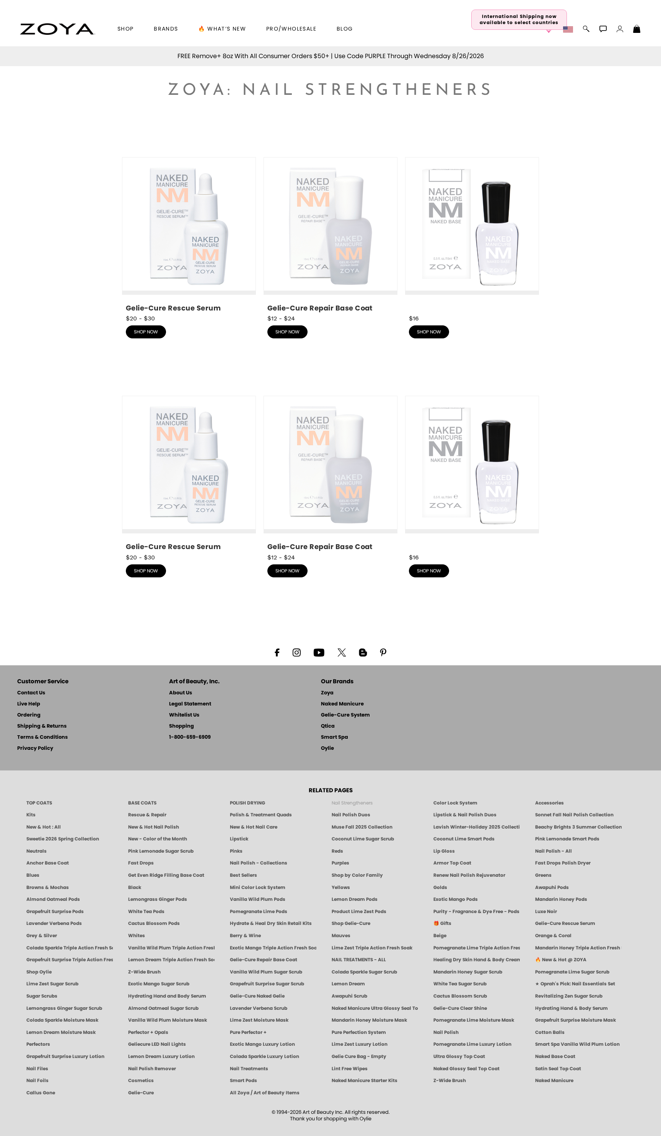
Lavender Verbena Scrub (258, 1008)
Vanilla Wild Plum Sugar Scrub (266, 972)
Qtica (328, 726)
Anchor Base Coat (47, 863)
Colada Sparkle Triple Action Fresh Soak (69, 948)
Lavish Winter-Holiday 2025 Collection (476, 827)
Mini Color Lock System (257, 887)
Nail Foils (37, 1080)
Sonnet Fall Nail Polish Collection (574, 815)
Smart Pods (243, 1080)
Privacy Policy (35, 748)
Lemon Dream (348, 984)
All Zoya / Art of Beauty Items (265, 1092)
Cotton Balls (550, 1032)
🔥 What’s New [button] (222, 29)
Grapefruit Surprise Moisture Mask (575, 1020)
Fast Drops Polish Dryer (563, 863)
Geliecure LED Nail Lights (157, 1044)
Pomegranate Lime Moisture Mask (473, 1020)
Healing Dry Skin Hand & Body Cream (476, 959)
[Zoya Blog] (363, 652)
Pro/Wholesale (291, 29)
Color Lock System (455, 803)
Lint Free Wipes (350, 1068)
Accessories (549, 803)
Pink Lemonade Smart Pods (567, 839)
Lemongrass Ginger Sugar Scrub (64, 1008)
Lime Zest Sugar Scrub (52, 984)
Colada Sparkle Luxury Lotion (264, 1056)
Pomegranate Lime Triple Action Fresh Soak (476, 948)
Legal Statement (190, 704)
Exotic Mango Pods (455, 899)
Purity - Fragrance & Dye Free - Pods (476, 911)
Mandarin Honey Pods (561, 899)
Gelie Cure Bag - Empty (359, 1056)
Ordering (29, 715)
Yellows (341, 887)
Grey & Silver (41, 935)
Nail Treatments (249, 1068)
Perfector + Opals (148, 1032)
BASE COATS (142, 803)
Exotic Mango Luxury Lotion (262, 1044)
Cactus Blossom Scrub (460, 996)
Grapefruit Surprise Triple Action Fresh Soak (69, 959)
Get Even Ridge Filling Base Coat (166, 875)
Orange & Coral (553, 935)
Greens (543, 875)
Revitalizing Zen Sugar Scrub (568, 996)
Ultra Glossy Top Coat (459, 1056)
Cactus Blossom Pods (154, 923)
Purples (340, 863)
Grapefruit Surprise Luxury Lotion (65, 1056)
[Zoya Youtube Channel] (319, 652)
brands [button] (166, 29)
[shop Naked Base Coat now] (472, 233)
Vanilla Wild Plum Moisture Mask (167, 1020)
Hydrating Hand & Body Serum (571, 1008)
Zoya (327, 693)
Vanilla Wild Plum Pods (257, 899)
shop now (146, 332)
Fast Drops (141, 863)
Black (134, 887)
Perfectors (38, 1044)
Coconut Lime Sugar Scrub (363, 839)
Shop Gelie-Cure (351, 923)
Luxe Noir (546, 911)
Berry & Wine (245, 935)
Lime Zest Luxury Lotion (359, 1044)
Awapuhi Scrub (349, 996)
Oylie (327, 748)
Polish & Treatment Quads (261, 815)
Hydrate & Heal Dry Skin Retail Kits (271, 923)
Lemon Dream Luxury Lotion (161, 1056)
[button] (57, 29)
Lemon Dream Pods (355, 899)
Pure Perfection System (359, 1032)
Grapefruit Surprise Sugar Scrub (267, 984)
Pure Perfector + (248, 1032)
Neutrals (36, 851)
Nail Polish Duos (351, 815)
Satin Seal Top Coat (558, 1068)
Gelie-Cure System (345, 715)
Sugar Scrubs (41, 996)
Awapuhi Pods (552, 887)
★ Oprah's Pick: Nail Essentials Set (575, 984)
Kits (31, 815)
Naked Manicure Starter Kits (364, 1080)
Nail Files (37, 1068)
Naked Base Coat (555, 1056)
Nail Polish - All (553, 851)
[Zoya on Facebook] (277, 652)
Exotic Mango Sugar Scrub (158, 984)
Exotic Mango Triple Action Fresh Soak (273, 948)
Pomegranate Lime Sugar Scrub (572, 972)
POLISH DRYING (247, 803)
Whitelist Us (184, 715)
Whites (136, 935)
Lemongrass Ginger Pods (157, 899)
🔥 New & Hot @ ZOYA (560, 959)
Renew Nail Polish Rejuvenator (469, 875)
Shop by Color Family (357, 875)
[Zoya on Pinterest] (383, 652)
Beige (439, 935)
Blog (345, 29)
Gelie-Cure (141, 1092)
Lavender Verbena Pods (54, 923)
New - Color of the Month (157, 839)
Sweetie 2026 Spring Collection (62, 839)
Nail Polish (446, 1032)
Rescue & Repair (147, 815)
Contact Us (31, 693)
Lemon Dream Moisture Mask (61, 1032)
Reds (337, 851)
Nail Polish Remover (152, 1068)
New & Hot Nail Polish (153, 827)
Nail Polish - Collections (258, 863)
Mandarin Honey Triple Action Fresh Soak (578, 948)
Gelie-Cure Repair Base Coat (263, 959)
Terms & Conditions (42, 737)
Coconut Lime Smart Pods (464, 839)
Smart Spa (334, 737)
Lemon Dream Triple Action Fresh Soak (171, 959)
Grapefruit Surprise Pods (55, 911)
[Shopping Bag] (637, 30)
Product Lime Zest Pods (359, 911)
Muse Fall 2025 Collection (362, 827)
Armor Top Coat (452, 863)
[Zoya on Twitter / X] (342, 652)
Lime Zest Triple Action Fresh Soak (372, 948)
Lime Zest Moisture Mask (259, 1020)
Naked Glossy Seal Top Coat (466, 1068)
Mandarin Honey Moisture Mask (369, 1020)
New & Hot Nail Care (253, 827)
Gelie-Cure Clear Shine (460, 1008)
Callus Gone (40, 1092)
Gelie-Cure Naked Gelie (257, 996)
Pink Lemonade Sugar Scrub (161, 851)
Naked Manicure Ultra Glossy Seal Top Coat (375, 1008)
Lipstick (239, 839)
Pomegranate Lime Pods (258, 911)
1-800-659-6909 (190, 737)
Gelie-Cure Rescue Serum (565, 923)
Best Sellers (243, 875)
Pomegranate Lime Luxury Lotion (472, 1044)
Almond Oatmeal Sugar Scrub (163, 1008)
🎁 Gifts (442, 923)
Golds (440, 887)
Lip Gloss (444, 851)
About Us (180, 693)
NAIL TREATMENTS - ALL (359, 959)
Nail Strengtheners (352, 803)
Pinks (236, 851)
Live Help (28, 704)
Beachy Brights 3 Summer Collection (578, 827)
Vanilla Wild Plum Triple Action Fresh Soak (171, 948)
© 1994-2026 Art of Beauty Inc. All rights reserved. (331, 1115)
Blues (32, 875)
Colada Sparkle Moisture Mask (62, 1020)
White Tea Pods (146, 911)
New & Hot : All (43, 827)
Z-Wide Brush (144, 972)
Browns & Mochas (47, 887)
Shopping (181, 726)
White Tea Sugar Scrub (460, 984)
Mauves (341, 935)
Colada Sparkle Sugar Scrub (364, 972)
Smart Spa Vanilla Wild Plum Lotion (577, 1044)
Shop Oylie (39, 972)
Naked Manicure (342, 704)
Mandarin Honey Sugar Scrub (467, 972)
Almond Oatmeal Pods (53, 899)
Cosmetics (141, 1080)
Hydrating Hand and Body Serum (167, 996)
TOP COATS (39, 803)
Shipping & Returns (42, 726)
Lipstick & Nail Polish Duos (465, 815)
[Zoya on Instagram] (296, 652)
